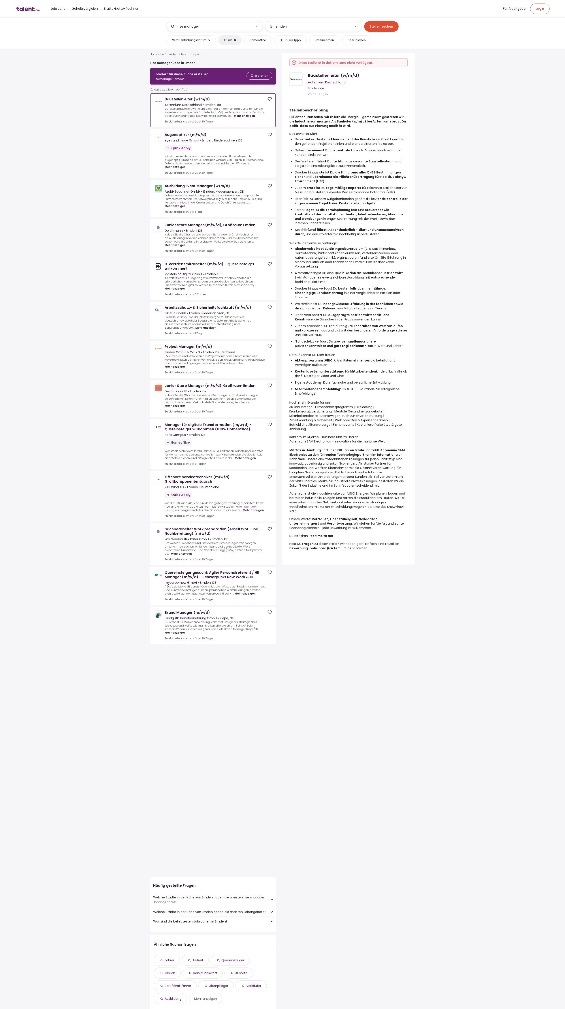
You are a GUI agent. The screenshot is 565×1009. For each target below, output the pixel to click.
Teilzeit (197, 960)
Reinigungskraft (205, 973)
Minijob (170, 973)
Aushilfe (241, 973)
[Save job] (269, 99)
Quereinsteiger (232, 960)
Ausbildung (173, 998)
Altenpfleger (218, 986)
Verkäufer (253, 986)
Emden (172, 54)
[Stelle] (211, 26)
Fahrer (169, 960)
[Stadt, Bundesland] (309, 26)
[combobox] (214, 26)
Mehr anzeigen (244, 116)
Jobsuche (157, 54)
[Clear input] (257, 26)
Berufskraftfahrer (178, 986)
